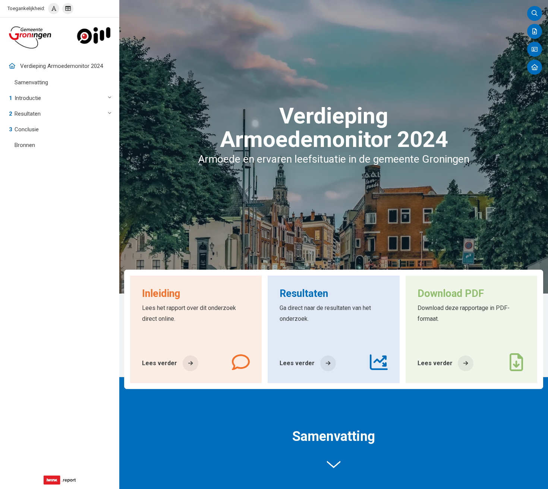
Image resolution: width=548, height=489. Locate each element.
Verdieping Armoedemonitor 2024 (61, 66)
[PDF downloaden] (534, 31)
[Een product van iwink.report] (59, 480)
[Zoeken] (534, 13)
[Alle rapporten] (534, 67)
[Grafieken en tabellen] (67, 8)
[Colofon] (534, 49)
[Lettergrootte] (53, 8)
